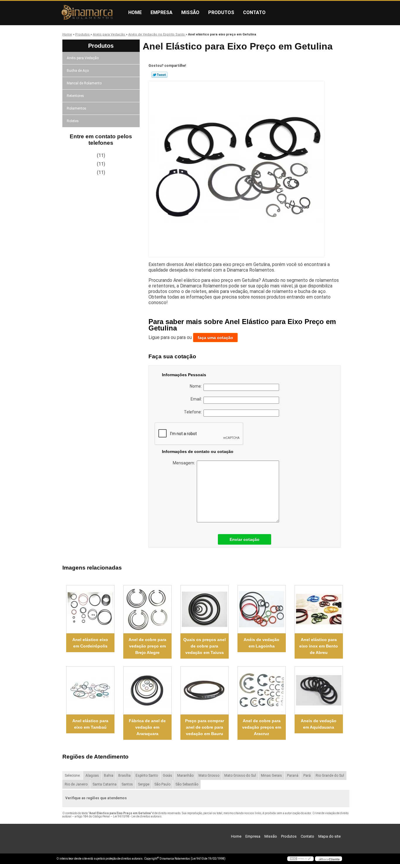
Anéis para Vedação (83, 58)
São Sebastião (186, 784)
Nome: (197, 386)
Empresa (161, 12)
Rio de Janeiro (76, 784)
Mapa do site (329, 836)
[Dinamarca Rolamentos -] (90, 12)
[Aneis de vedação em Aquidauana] (319, 690)
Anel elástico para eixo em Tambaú (90, 724)
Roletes (73, 121)
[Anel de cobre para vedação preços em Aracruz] (261, 690)
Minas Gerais (271, 775)
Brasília (124, 775)
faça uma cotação (215, 337)
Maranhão (185, 775)
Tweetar (159, 75)
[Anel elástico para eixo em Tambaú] (90, 690)
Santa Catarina (105, 784)
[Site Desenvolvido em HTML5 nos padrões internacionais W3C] (300, 858)
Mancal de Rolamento (84, 83)
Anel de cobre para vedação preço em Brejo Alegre (147, 646)
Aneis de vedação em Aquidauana (318, 724)
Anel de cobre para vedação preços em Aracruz (261, 727)
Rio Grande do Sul (330, 775)
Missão (190, 12)
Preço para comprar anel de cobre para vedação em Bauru (204, 727)
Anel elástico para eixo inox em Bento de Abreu (318, 646)
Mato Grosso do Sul (240, 775)
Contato (254, 12)
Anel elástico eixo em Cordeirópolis (90, 642)
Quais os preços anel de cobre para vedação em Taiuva (204, 646)
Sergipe (143, 784)
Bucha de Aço (78, 71)
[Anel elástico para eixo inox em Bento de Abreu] (319, 609)
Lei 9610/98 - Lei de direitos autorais (137, 816)
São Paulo (162, 784)
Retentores (75, 96)
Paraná (292, 775)
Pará (307, 775)
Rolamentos (76, 108)
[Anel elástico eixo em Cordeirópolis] (90, 609)
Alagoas (92, 775)
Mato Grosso (209, 775)
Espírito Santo (147, 775)
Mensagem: (185, 463)
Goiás (167, 775)
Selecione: (73, 775)
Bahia (108, 775)
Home (135, 12)
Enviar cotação (244, 539)
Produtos (221, 12)
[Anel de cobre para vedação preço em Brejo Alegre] (147, 609)
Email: (197, 399)
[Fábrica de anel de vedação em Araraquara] (147, 690)
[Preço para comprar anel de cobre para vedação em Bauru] (204, 690)
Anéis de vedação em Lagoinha (261, 642)
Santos (127, 784)
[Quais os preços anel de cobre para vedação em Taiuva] (204, 609)
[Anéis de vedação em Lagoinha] (261, 609)
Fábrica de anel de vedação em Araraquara (147, 727)
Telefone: (194, 412)
